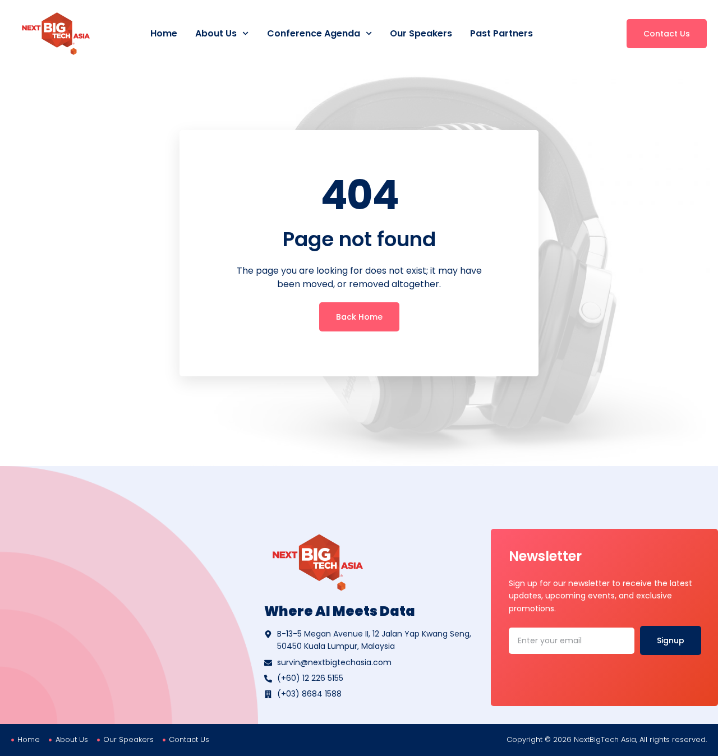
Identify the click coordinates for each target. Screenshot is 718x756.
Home (163, 33)
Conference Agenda (313, 33)
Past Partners (501, 33)
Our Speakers (421, 33)
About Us (216, 33)
